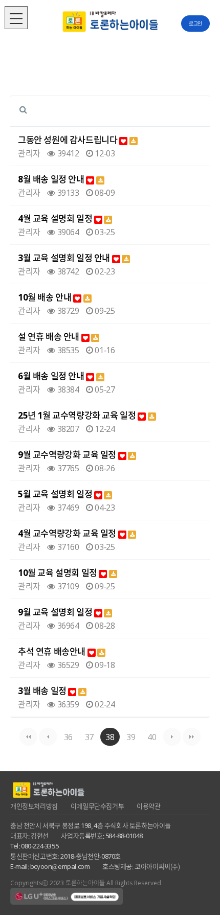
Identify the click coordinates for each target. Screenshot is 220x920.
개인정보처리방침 (34, 806)
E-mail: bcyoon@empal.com (50, 866)
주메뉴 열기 (16, 17)
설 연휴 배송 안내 (49, 336)
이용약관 (148, 806)
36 (68, 736)
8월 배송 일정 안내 (52, 179)
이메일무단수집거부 (97, 806)
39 (130, 736)
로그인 (195, 23)
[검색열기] (23, 109)
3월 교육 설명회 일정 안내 (65, 257)
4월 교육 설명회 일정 (56, 218)
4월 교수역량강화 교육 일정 (68, 533)
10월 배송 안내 (45, 297)
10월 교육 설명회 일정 (58, 572)
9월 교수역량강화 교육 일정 (68, 454)
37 (89, 736)
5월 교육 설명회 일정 (56, 494)
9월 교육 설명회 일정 (56, 612)
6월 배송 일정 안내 (52, 376)
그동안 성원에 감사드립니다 (68, 139)
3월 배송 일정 (43, 690)
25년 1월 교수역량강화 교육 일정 (78, 415)
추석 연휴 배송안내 (52, 651)
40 (151, 736)
